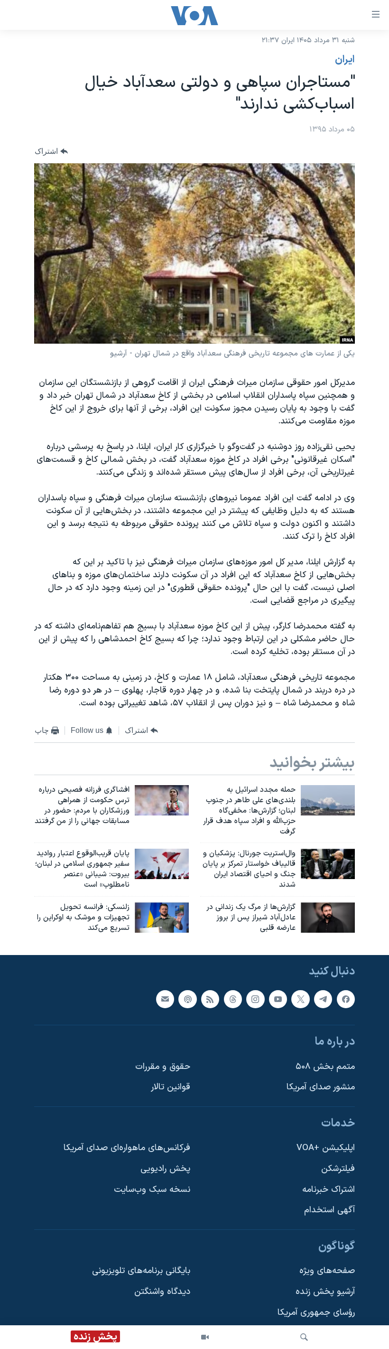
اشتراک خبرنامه (328, 1189)
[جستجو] (304, 1337)
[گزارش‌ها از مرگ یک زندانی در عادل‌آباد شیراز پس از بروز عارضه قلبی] (328, 917)
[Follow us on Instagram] (255, 999)
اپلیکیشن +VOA (325, 1148)
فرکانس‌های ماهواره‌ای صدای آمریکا (127, 1148)
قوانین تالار (170, 1087)
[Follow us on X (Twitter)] (300, 999)
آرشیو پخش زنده (325, 1291)
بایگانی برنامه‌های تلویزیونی (141, 1271)
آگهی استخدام (329, 1210)
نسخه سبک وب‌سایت (152, 1189)
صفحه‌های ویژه (327, 1271)
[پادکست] (187, 999)
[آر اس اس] (210, 999)
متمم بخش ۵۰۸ (325, 1066)
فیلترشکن (338, 1168)
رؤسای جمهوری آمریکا (316, 1312)
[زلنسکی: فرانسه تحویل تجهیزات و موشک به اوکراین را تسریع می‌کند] (162, 917)
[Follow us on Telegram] (323, 999)
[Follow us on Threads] (233, 999)
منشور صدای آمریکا (321, 1087)
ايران (345, 59)
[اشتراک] (165, 999)
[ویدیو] (205, 1337)
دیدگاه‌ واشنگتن (162, 1291)
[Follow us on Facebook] (346, 999)
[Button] (51, 151)
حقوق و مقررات (162, 1066)
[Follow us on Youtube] (278, 999)
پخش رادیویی (165, 1168)
